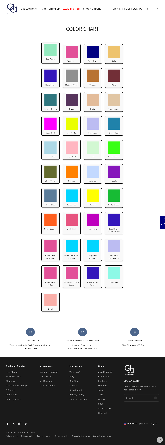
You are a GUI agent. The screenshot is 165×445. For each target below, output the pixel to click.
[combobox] (88, 228)
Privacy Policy (114, 241)
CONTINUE (106, 236)
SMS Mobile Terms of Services (102, 241)
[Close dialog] (126, 196)
